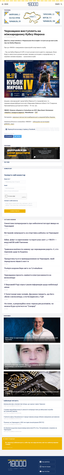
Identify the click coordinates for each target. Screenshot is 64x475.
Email (5, 185)
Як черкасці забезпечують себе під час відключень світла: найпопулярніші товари (31, 443)
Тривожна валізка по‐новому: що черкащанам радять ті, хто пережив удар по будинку (31, 250)
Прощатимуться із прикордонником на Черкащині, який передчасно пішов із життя (29, 260)
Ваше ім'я (7, 179)
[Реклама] (32, 18)
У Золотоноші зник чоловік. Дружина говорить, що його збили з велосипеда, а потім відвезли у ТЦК (29, 295)
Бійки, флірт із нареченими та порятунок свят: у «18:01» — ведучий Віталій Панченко (30, 241)
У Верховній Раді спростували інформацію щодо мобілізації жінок (31, 285)
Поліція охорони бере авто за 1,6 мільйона (23, 268)
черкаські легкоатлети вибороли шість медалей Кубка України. (34, 117)
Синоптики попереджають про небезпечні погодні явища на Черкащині (31, 224)
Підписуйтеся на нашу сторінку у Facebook (21, 129)
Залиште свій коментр (11, 200)
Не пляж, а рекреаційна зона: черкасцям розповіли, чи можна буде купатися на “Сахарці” (29, 304)
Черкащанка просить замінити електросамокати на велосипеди (27, 276)
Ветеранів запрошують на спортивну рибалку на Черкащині (31, 233)
